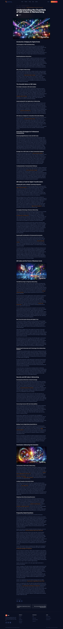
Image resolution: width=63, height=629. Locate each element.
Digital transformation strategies (29, 75)
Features (26, 1)
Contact (36, 1)
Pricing (30, 1)
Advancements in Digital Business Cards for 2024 (35, 581)
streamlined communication (21, 476)
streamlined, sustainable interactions (22, 506)
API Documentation (35, 619)
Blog (33, 1)
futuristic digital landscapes (28, 477)
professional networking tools (25, 110)
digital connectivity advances (21, 187)
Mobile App (20, 621)
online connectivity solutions (38, 153)
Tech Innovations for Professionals (38, 7)
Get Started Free (54, 1)
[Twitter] (6, 622)
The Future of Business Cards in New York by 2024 (34, 530)
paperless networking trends (35, 503)
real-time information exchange (31, 170)
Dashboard (20, 619)
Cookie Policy (48, 619)
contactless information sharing (29, 118)
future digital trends (24, 485)
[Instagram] (8, 622)
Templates (20, 622)
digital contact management (36, 206)
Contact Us (34, 621)
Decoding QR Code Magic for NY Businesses (24, 548)
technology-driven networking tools (22, 215)
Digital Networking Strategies (30, 7)
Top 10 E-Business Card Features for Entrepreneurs (31, 585)
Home (22, 1)
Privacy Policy (48, 616)
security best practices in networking (26, 387)
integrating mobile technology (21, 96)
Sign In (49, 1)
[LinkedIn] (10, 622)
